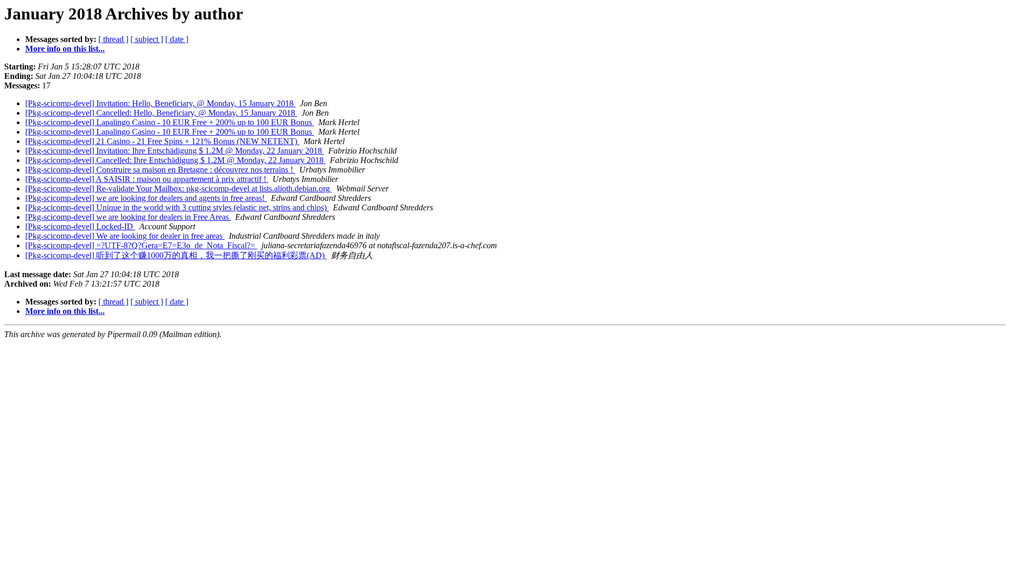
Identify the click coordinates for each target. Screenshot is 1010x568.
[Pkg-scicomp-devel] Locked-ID (80, 226)
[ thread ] (113, 39)
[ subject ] (146, 39)
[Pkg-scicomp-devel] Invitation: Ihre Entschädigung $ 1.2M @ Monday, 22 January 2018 (174, 150)
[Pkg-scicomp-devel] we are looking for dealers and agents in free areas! (146, 198)
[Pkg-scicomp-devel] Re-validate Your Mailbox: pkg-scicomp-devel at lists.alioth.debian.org (178, 188)
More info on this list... (65, 48)
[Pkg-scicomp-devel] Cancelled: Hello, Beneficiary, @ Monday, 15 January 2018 (161, 112)
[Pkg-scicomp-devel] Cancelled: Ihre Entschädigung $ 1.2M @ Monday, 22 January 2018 (175, 160)
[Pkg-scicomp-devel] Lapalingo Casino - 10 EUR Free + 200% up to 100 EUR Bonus (169, 122)
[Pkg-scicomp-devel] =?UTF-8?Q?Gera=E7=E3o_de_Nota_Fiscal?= (141, 245)
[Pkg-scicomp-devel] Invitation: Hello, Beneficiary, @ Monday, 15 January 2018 (160, 103)
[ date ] (176, 39)
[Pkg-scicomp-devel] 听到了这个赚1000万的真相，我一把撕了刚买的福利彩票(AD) (176, 255)
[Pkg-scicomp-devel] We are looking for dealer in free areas (125, 235)
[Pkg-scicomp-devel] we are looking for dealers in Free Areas (128, 216)
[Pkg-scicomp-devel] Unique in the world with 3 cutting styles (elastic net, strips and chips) (177, 207)
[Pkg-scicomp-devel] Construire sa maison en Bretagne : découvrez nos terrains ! (160, 169)
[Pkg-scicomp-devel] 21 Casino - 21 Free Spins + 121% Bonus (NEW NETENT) (162, 141)
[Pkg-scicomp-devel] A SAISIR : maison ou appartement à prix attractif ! (146, 179)
